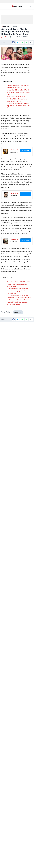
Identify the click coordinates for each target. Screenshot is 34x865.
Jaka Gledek (5, 37)
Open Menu (3, 6)
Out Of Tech (18, 312)
